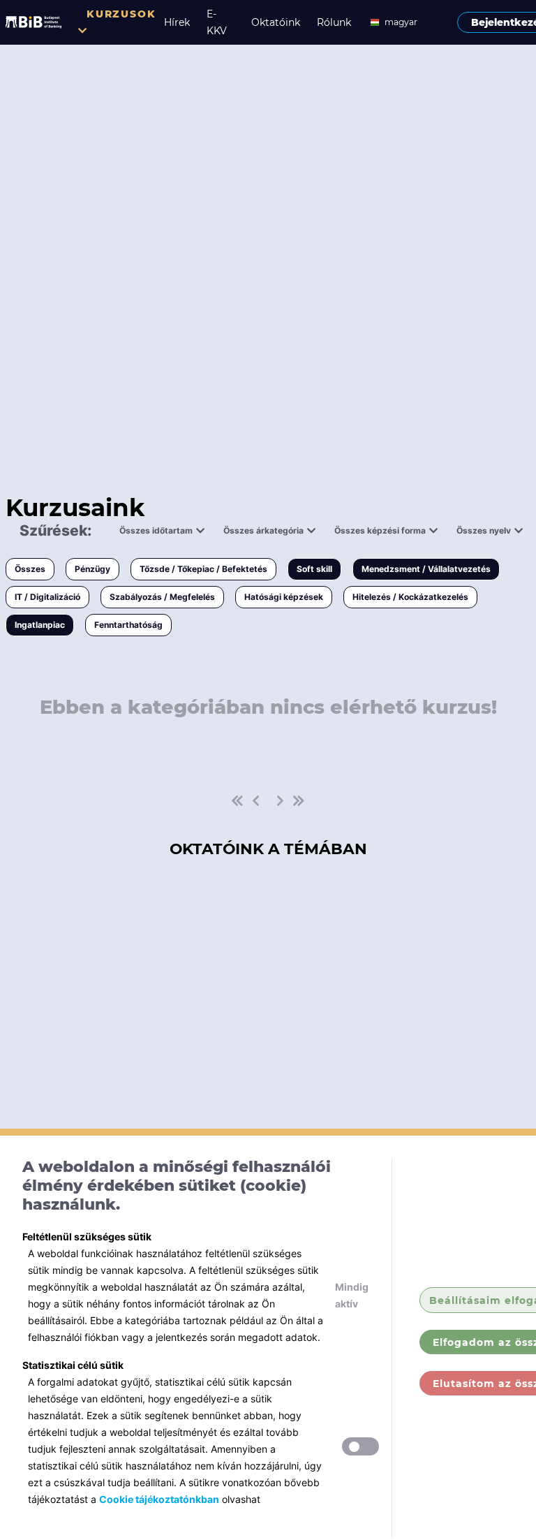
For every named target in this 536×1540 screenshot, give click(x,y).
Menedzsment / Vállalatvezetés (426, 569)
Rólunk (334, 22)
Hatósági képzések (283, 597)
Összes (30, 569)
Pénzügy (92, 569)
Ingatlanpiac (40, 624)
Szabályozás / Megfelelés (162, 597)
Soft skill (314, 569)
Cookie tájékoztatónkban (159, 1499)
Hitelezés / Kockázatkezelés (410, 597)
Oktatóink (275, 22)
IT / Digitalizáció (47, 597)
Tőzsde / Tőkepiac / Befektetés (203, 569)
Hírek (177, 22)
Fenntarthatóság (128, 624)
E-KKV (217, 22)
